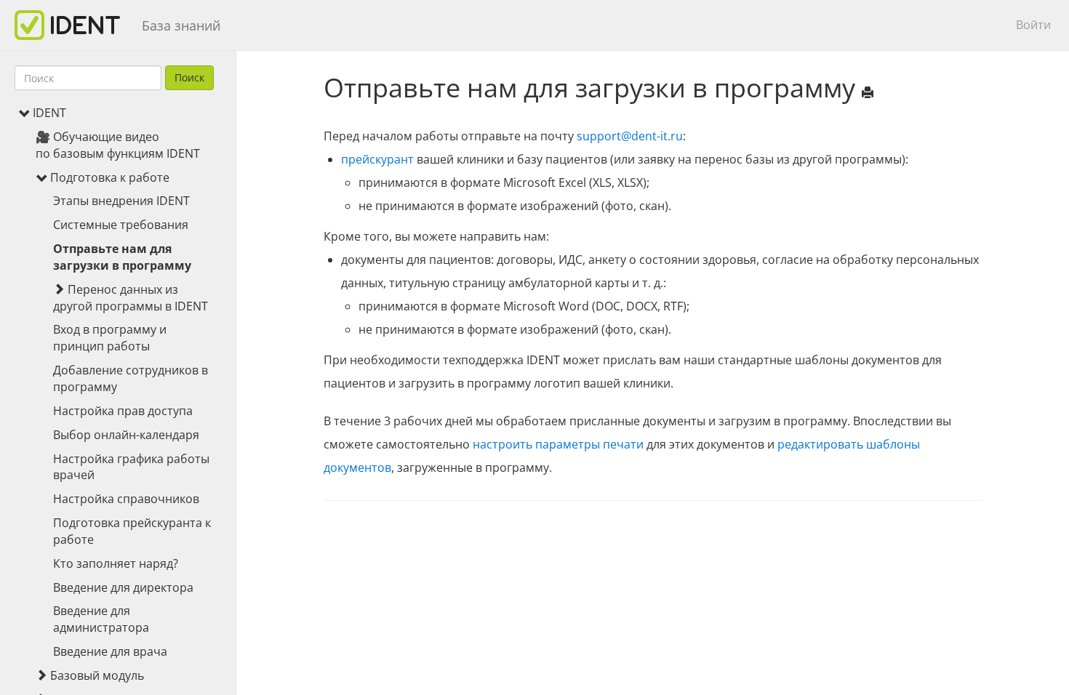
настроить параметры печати (558, 444)
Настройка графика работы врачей (131, 467)
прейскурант (377, 159)
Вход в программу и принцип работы (110, 337)
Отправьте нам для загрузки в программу (122, 257)
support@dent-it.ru (630, 136)
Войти (1033, 25)
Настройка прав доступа (123, 411)
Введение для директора (123, 587)
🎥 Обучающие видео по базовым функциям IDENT (118, 145)
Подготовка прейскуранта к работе (132, 531)
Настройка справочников (126, 499)
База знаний (181, 25)
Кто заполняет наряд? (115, 563)
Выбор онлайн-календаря (126, 435)
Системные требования (120, 225)
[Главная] (73, 25)
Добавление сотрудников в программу (130, 378)
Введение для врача (110, 651)
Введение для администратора (101, 619)
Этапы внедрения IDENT (121, 201)
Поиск (189, 77)
